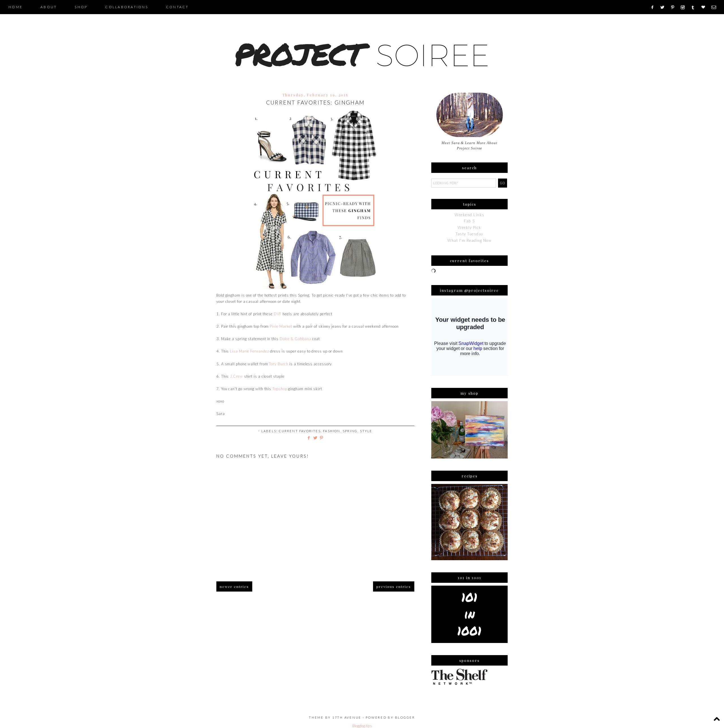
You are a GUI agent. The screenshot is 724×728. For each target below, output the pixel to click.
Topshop (279, 388)
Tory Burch (278, 364)
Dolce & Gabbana (295, 338)
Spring (350, 431)
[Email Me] (716, 7)
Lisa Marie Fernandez (249, 351)
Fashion (331, 431)
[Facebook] (654, 7)
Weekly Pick (469, 227)
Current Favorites (299, 431)
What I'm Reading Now (469, 240)
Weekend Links (469, 214)
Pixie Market (281, 326)
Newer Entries (234, 586)
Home (15, 7)
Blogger (405, 717)
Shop (81, 7)
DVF (278, 314)
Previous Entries (393, 586)
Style (366, 431)
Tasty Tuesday (469, 234)
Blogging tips (362, 725)
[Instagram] (684, 7)
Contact (177, 7)
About (48, 7)
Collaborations (126, 7)
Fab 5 (469, 221)
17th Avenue (346, 717)
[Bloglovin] (705, 7)
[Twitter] (664, 7)
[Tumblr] (694, 7)
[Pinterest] (674, 7)
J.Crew (236, 376)
